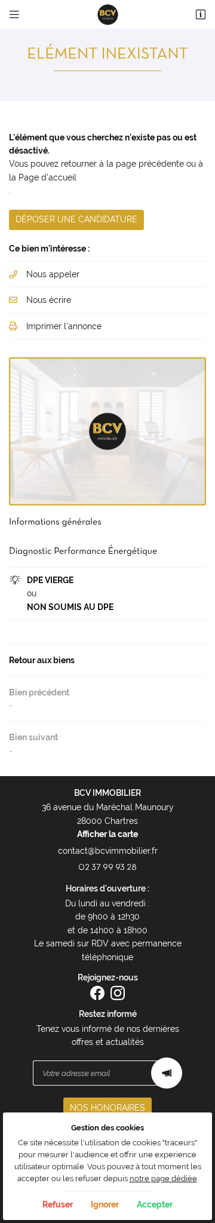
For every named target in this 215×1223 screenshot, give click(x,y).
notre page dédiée (163, 1178)
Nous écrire (48, 300)
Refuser (57, 1204)
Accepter (155, 1204)
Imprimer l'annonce (64, 326)
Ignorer (105, 1204)
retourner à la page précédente (122, 163)
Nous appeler (52, 274)
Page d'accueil (47, 177)
